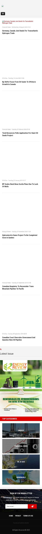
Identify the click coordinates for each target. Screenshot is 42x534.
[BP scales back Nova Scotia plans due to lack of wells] (21, 160)
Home (11, 516)
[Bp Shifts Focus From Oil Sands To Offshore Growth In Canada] (21, 58)
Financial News (6, 27)
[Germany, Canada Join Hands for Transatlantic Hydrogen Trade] (21, 22)
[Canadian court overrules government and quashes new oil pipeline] (21, 314)
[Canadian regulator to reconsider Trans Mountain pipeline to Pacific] (21, 263)
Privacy (18, 516)
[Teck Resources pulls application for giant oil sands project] (21, 109)
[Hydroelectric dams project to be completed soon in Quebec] (21, 211)
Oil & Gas (4, 78)
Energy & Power (6, 231)
